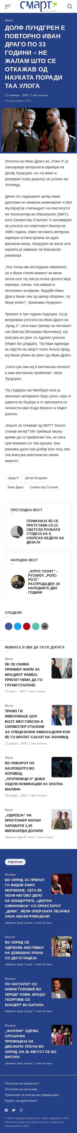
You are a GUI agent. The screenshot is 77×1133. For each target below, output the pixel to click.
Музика (10, 874)
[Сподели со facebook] (8, 626)
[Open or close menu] (8, 6)
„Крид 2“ (13, 478)
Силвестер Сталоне (44, 487)
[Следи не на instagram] (21, 1110)
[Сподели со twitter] (17, 626)
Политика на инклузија (21, 1089)
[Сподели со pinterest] (26, 626)
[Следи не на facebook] (7, 1110)
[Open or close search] (69, 6)
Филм (9, 20)
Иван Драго (16, 487)
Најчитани (15, 862)
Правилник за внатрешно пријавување (32, 1095)
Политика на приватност (22, 1083)
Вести (9, 705)
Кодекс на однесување (21, 1100)
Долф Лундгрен (36, 478)
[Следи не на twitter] (13, 1110)
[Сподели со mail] (35, 626)
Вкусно (10, 937)
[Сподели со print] (44, 626)
